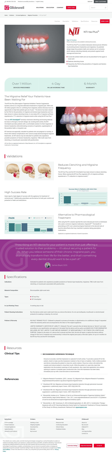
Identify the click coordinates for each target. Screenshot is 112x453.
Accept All (99, 445)
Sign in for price (71, 40)
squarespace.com (81, 407)
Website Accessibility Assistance (26, 1)
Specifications (85, 21)
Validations (75, 21)
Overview (57, 21)
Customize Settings (72, 445)
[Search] (105, 7)
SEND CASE (104, 21)
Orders (32, 419)
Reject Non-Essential (86, 445)
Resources (94, 21)
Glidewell (85, 419)
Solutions (8, 419)
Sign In (90, 1)
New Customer (100, 1)
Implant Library (39, 1)
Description (66, 21)
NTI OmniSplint (15, 120)
